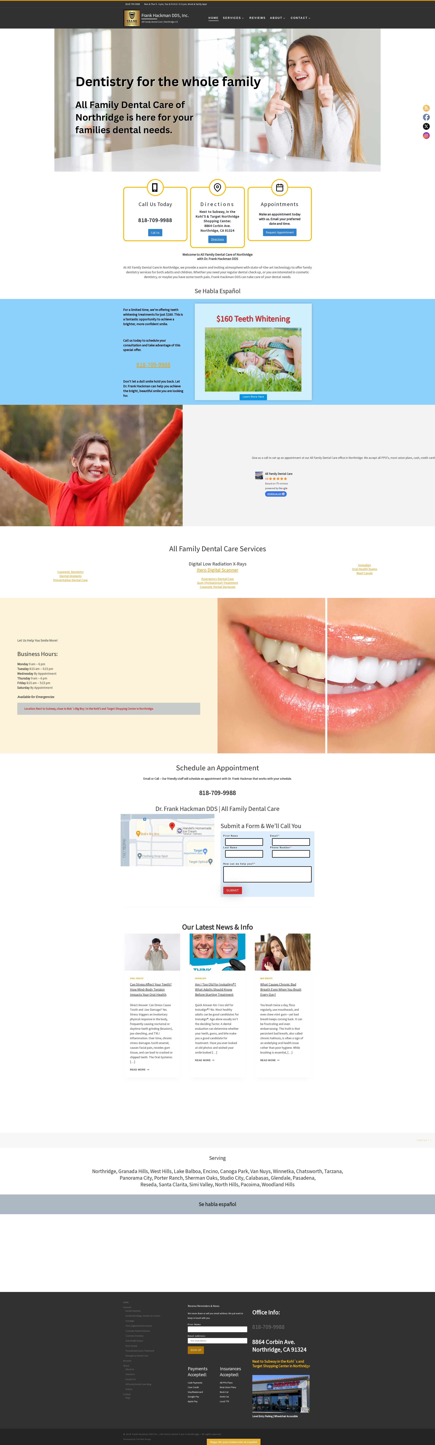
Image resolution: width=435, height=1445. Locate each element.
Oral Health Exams (364, 569)
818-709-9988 (153, 365)
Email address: (197, 1336)
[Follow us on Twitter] (304, 4)
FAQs (128, 1397)
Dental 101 (131, 1379)
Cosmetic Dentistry (70, 572)
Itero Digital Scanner (217, 570)
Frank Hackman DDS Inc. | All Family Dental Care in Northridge (165, 1434)
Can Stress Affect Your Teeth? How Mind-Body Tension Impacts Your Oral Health (151, 989)
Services (127, 1307)
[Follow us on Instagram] (299, 4)
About (126, 1365)
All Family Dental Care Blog (138, 1384)
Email (275, 836)
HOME (126, 1302)
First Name (230, 836)
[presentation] (152, 952)
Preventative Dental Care (70, 580)
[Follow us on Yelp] (310, 4)
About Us (130, 1369)
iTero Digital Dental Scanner (139, 1325)
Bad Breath (266, 978)
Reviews (127, 1360)
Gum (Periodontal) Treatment (217, 583)
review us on (274, 493)
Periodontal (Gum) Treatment (140, 1350)
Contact (127, 1394)
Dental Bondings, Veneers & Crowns (143, 1315)
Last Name (230, 847)
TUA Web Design (143, 1439)
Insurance (130, 1374)
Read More (139, 1069)
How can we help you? (239, 864)
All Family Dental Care (278, 474)
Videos (129, 1389)
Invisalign (364, 565)
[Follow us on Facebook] (293, 4)
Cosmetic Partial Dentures (217, 587)
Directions (217, 239)
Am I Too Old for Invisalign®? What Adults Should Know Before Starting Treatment (215, 989)
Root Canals (364, 573)
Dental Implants (70, 576)
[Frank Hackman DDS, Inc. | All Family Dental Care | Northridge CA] (131, 17)
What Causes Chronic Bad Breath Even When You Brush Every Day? (280, 989)
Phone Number (281, 847)
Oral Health (136, 978)
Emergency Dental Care (217, 579)
